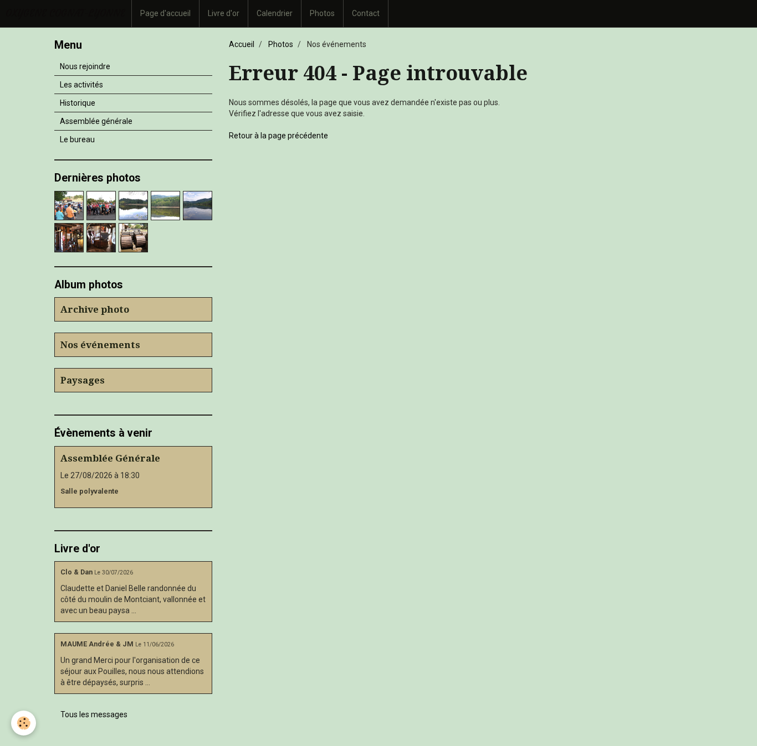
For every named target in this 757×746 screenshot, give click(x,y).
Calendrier (275, 13)
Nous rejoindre (85, 66)
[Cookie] (23, 723)
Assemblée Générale (110, 458)
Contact (366, 13)
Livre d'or (223, 13)
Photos (322, 13)
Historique (77, 103)
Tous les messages (93, 714)
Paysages (82, 380)
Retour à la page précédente (278, 135)
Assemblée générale (96, 121)
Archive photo (94, 309)
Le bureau (77, 139)
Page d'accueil (165, 13)
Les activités (81, 84)
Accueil (241, 44)
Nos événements (100, 344)
